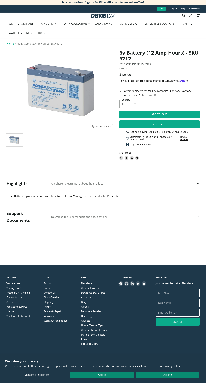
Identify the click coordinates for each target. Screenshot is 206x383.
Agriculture (129, 23)
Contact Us (194, 9)
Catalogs (85, 320)
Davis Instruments (137, 64)
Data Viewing (103, 23)
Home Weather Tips (92, 325)
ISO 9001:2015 (89, 344)
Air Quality (49, 23)
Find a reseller (184, 138)
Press (84, 339)
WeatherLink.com (90, 288)
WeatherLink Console (18, 292)
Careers (85, 306)
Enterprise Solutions (160, 23)
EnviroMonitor (14, 297)
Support (173, 9)
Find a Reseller (52, 297)
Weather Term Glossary (94, 330)
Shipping (48, 302)
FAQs (47, 288)
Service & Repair (53, 311)
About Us (86, 297)
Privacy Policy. (172, 366)
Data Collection (76, 23)
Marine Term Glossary (93, 334)
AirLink (10, 302)
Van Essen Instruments (18, 316)
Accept (102, 375)
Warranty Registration (56, 320)
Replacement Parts (16, 306)
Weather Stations (21, 23)
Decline (167, 375)
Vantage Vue (13, 283)
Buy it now (159, 124)
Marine (187, 23)
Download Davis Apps (93, 292)
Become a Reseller (91, 311)
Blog (183, 9)
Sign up (178, 321)
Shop (161, 8)
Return (47, 306)
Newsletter (87, 283)
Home (10, 43)
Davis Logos (87, 316)
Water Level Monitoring (26, 33)
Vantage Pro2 (13, 288)
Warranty (49, 316)
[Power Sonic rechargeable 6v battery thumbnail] (14, 140)
